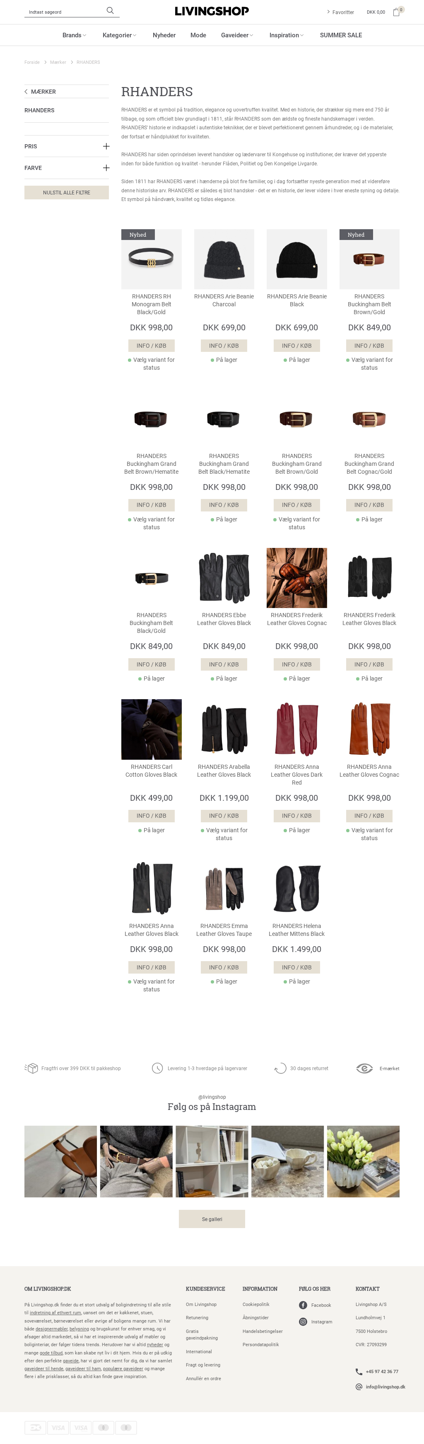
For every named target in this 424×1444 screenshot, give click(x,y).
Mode (198, 35)
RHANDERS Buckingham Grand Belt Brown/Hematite (151, 463)
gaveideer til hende (43, 1368)
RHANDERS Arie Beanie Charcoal (224, 300)
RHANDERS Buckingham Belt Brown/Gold (369, 304)
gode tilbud (51, 1353)
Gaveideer (234, 35)
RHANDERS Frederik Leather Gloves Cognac (297, 619)
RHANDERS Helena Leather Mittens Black (297, 930)
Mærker (58, 62)
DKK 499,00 (151, 797)
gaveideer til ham (83, 1368)
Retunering (197, 1317)
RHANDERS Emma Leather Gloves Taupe (224, 930)
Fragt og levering (203, 1365)
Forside (32, 62)
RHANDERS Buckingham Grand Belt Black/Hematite (224, 463)
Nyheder (164, 35)
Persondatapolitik (261, 1344)
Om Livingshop (201, 1304)
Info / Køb (151, 345)
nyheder (155, 1344)
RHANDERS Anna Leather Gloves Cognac (369, 770)
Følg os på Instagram (212, 1103)
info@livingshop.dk (385, 1386)
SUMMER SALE (341, 35)
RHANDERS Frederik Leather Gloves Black (369, 619)
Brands (72, 35)
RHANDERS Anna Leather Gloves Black (151, 930)
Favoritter (343, 12)
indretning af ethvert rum (55, 1312)
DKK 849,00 (369, 327)
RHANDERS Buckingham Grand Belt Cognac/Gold (369, 463)
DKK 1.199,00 (224, 797)
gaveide (71, 1360)
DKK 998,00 (151, 327)
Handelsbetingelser (263, 1331)
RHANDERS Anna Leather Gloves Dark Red (297, 774)
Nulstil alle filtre (66, 192)
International (199, 1351)
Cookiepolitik (256, 1304)
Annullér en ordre (203, 1378)
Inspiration (284, 35)
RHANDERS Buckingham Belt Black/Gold (151, 623)
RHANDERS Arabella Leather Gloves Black (224, 770)
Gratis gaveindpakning (202, 1334)
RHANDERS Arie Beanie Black (297, 300)
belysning (79, 1328)
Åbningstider (256, 1317)
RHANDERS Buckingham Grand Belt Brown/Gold (297, 463)
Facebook (321, 1305)
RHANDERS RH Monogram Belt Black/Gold (151, 304)
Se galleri (212, 1219)
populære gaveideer (123, 1368)
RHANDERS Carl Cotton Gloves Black (151, 770)
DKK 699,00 (224, 327)
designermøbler (51, 1328)
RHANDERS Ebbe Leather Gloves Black (224, 619)
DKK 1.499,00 (296, 948)
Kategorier (117, 35)
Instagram (321, 1321)
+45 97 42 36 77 (382, 1371)
